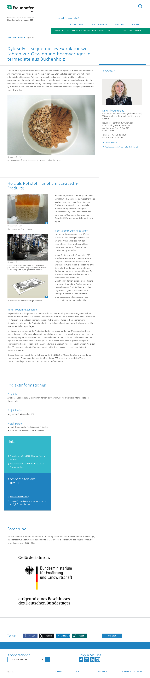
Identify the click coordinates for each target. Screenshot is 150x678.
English (136, 24)
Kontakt (119, 24)
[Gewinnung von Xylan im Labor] (26, 209)
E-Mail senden (111, 142)
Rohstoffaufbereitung (19, 497)
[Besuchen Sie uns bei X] (86, 659)
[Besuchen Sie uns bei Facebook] (81, 659)
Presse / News (77, 24)
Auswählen (47, 659)
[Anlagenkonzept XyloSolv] (26, 286)
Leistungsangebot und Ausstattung (91, 31)
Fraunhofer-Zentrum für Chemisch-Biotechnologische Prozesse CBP (21, 19)
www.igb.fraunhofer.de (67, 18)
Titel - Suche (140, 6)
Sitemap (58, 672)
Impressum (102, 672)
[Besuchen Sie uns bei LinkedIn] (92, 659)
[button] (30, 636)
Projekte (127, 31)
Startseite (11, 37)
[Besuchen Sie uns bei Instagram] (97, 659)
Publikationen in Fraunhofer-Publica (120, 147)
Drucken (112, 636)
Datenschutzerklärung (132, 672)
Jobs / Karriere (99, 24)
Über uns (60, 31)
